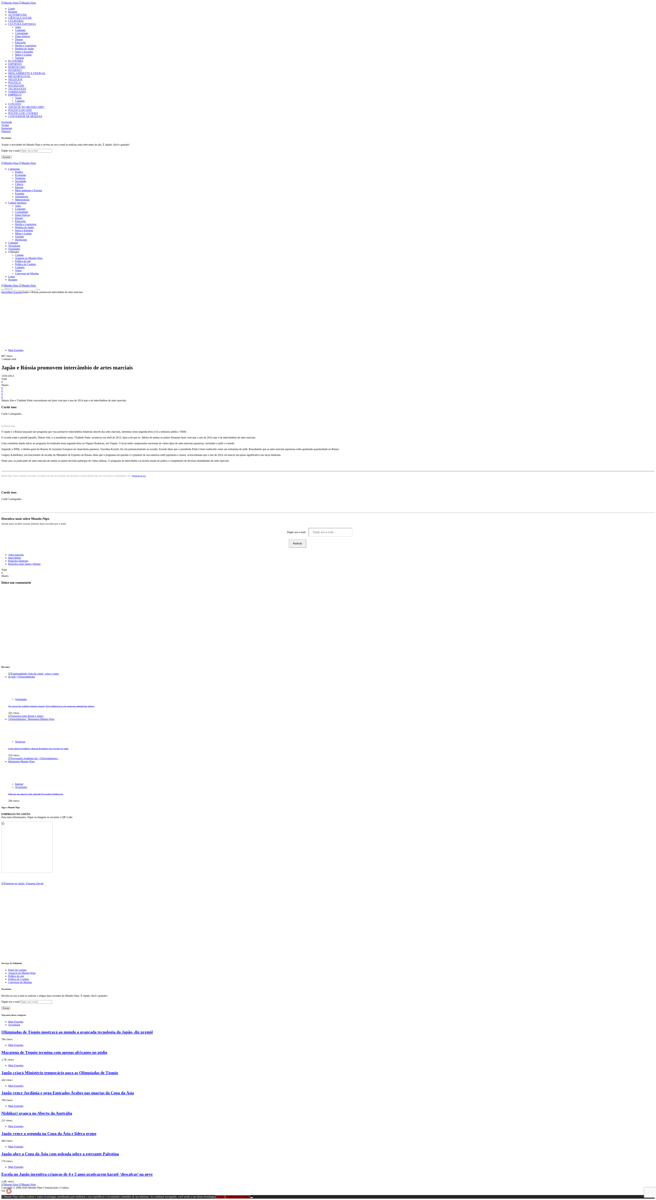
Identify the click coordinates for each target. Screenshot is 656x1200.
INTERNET (15, 70)
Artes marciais (16, 554)
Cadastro (20, 100)
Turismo (19, 57)
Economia (20, 175)
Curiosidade (21, 33)
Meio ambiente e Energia (28, 190)
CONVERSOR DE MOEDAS (25, 116)
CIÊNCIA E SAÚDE (20, 17)
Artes (18, 27)
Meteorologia (22, 199)
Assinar (6, 157)
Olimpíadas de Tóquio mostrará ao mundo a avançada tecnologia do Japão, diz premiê (77, 1032)
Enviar (6, 1008)
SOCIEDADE (16, 85)
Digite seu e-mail (10, 150)
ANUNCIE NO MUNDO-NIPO (26, 107)
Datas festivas (22, 36)
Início (4, 292)
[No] (251, 1197)
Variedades (21, 699)
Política (19, 172)
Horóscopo (21, 239)
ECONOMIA (15, 60)
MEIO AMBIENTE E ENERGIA (26, 73)
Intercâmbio (14, 557)
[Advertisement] (328, 319)
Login (11, 8)
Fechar (220, 1197)
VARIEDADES (17, 91)
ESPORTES (15, 64)
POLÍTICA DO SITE (20, 110)
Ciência (19, 184)
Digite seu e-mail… (298, 532)
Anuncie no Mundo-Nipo (29, 258)
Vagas (18, 97)
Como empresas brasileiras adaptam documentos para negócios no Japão (38, 749)
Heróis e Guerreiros (25, 45)
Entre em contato (17, 969)
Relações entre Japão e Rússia (24, 563)
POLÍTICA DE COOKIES (23, 113)
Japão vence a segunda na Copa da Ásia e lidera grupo (48, 1133)
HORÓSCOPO (16, 67)
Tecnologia (21, 787)
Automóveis (21, 196)
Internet (19, 187)
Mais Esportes (15, 292)
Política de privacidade (237, 1197)
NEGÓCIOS (15, 79)
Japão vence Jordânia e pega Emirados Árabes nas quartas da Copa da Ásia (67, 1093)
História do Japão (24, 48)
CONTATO (14, 104)
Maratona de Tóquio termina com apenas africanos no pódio (54, 1052)
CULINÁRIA (16, 20)
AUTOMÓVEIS (17, 14)
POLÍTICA (14, 82)
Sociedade (20, 181)
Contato (19, 255)
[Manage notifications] (9, 1191)
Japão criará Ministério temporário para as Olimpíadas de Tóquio (59, 1072)
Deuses (19, 39)
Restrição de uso (139, 476)
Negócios (20, 178)
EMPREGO (15, 94)
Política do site (23, 261)
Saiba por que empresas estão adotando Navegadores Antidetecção (35, 794)
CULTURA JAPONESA (22, 24)
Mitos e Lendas (23, 54)
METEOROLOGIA (19, 76)
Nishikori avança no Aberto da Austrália (36, 1113)
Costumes (20, 30)
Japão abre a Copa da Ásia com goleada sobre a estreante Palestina (60, 1154)
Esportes (19, 193)
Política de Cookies (25, 264)
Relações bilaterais (18, 560)
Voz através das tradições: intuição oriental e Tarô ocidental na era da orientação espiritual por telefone (51, 706)
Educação (20, 42)
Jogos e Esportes (24, 51)
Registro (12, 11)
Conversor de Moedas (27, 273)
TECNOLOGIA (17, 88)
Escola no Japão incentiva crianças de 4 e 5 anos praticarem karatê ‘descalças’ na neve (77, 1174)
